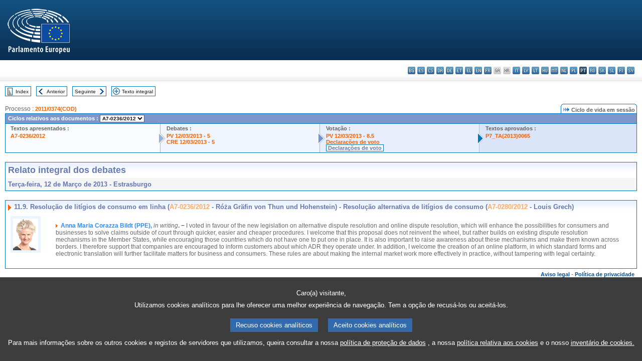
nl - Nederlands (564, 70)
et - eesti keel (459, 70)
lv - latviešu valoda (526, 70)
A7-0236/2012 (28, 136)
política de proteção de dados (383, 342)
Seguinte (85, 91)
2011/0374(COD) (56, 109)
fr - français (488, 70)
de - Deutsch (449, 70)
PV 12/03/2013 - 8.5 (350, 136)
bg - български (411, 70)
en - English (478, 70)
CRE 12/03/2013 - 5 (191, 142)
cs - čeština (430, 70)
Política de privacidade (604, 274)
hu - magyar (545, 70)
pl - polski (573, 70)
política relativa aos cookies (497, 342)
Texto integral (137, 91)
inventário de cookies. (602, 342)
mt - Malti (554, 70)
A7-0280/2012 (508, 207)
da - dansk (440, 70)
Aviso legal (555, 274)
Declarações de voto (353, 142)
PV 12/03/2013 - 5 (188, 136)
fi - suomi (621, 70)
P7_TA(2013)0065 (508, 136)
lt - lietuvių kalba (535, 70)
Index (22, 91)
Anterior (56, 91)
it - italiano (516, 70)
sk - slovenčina (602, 70)
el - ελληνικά (468, 70)
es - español (421, 70)
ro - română (592, 70)
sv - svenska (630, 70)
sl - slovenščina (611, 70)
